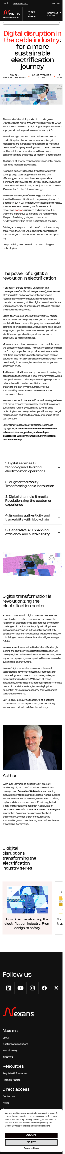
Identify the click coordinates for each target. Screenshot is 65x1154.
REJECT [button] (31, 1142)
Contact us (9, 1097)
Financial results (11, 1080)
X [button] (57, 1113)
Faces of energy (32, 14)
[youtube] (20, 988)
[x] (56, 988)
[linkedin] (9, 988)
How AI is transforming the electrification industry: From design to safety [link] (27, 924)
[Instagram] (32, 988)
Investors (8, 1057)
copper (18, 210)
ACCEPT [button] (31, 1135)
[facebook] (44, 988)
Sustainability (10, 1051)
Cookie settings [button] (31, 1148)
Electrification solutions (15, 1044)
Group (6, 1038)
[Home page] (18, 1012)
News (6, 1103)
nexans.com (20, 3)
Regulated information (15, 1073)
